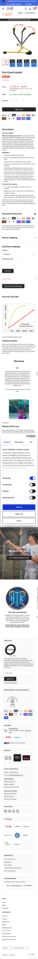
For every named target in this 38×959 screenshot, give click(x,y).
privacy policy (13, 682)
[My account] (30, 9)
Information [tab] (19, 442)
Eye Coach (5, 80)
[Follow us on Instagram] (9, 811)
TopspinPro (7, 862)
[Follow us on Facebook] (5, 811)
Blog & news (6, 922)
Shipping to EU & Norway (22, 1)
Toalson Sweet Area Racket (12, 868)
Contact (4, 919)
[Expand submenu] (3, 9)
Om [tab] (31, 442)
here (34, 197)
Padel (4, 905)
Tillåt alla (19, 507)
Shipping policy (7, 927)
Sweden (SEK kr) (19, 948)
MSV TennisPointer (10, 871)
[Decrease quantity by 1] (12, 100)
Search (4, 925)
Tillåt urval (19, 514)
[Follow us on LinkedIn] (17, 811)
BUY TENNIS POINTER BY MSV (19, 558)
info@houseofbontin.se (15, 775)
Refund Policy (6, 933)
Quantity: (5, 100)
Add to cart (19, 109)
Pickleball (5, 908)
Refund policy (6, 279)
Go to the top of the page (13, 286)
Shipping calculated (24, 88)
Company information (9, 939)
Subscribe (10, 679)
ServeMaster (8, 865)
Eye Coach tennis (9, 859)
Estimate (8, 271)
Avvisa (19, 521)
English (5, 948)
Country (5, 250)
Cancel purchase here (9, 936)
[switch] (33, 484)
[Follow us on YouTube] (13, 811)
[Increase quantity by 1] (23, 100)
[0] (34, 8)
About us (5, 916)
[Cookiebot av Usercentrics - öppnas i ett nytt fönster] (27, 436)
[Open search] (26, 9)
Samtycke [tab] (7, 442)
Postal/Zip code (7, 259)
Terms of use (6, 931)
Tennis (4, 902)
